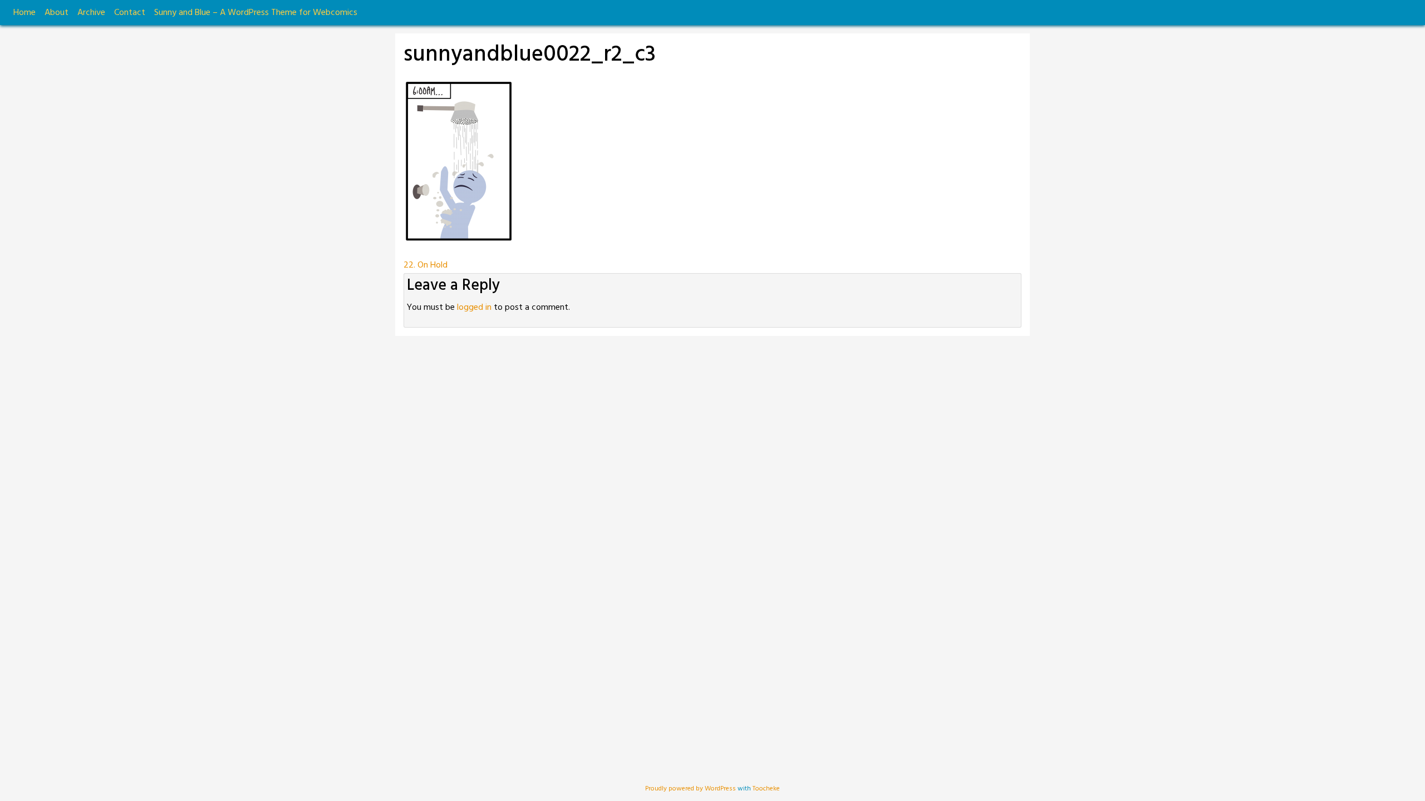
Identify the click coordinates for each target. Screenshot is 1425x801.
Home (24, 13)
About (56, 13)
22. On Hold (426, 265)
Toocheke (766, 788)
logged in (474, 307)
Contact (129, 13)
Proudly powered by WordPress (691, 788)
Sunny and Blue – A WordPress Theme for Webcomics (255, 13)
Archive (91, 13)
